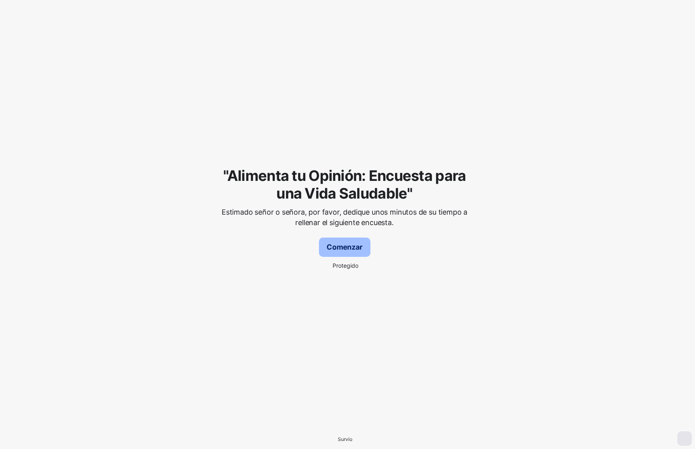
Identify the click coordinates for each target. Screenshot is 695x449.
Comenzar (344, 247)
